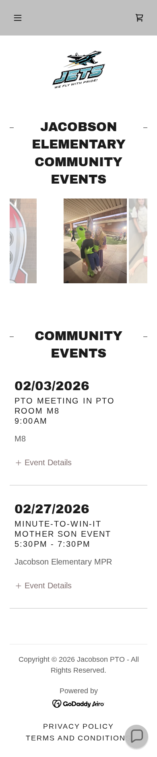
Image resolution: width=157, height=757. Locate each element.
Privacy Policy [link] (78, 726)
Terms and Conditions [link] (78, 738)
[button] (18, 18)
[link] (139, 18)
